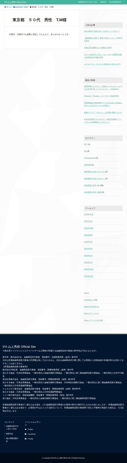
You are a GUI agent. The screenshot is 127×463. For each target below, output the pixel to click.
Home (86, 293)
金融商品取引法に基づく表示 (87, 2)
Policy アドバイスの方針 (93, 320)
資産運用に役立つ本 (92, 185)
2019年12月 (89, 269)
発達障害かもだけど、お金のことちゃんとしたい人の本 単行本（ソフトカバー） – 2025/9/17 (103, 87)
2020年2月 (88, 256)
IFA (85, 151)
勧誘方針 (103, 2)
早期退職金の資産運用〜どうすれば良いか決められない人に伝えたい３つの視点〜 (103, 104)
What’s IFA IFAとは (91, 307)
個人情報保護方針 (115, 2)
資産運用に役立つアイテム (94, 172)
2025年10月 (89, 214)
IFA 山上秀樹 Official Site (15, 2)
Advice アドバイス (91, 313)
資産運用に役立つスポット (94, 179)
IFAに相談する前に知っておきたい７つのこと (102, 31)
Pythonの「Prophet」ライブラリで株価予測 (101, 96)
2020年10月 (89, 228)
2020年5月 (88, 249)
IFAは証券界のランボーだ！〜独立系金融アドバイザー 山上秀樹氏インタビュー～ (102, 120)
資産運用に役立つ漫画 (92, 192)
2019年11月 (88, 276)
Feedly (30, 439)
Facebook (32, 434)
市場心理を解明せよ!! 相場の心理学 (98, 48)
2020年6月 (88, 242)
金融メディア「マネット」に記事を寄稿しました (103, 112)
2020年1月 (88, 262)
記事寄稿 (87, 165)
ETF (85, 144)
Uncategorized (89, 158)
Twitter (30, 429)
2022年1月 (88, 221)
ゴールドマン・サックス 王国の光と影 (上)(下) (102, 64)
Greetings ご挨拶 (90, 300)
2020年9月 (88, 235)
